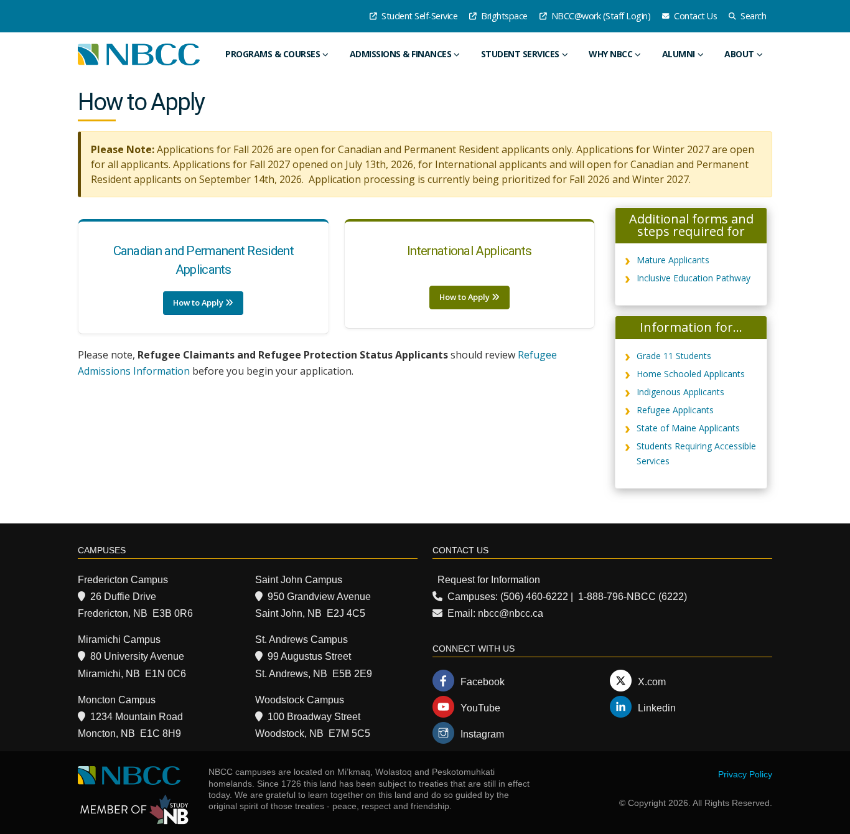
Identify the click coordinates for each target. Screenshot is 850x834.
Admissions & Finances (401, 54)
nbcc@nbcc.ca (510, 613)
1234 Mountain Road (136, 716)
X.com (652, 682)
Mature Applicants (673, 260)
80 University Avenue (137, 656)
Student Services (520, 54)
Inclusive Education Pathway (693, 278)
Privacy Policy (745, 774)
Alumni (678, 54)
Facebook (482, 682)
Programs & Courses (272, 54)
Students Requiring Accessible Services (696, 453)
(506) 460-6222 (534, 596)
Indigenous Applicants (680, 392)
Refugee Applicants (675, 410)
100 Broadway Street (314, 716)
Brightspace (503, 16)
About (739, 54)
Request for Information (488, 579)
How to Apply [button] (199, 302)
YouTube (480, 708)
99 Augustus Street (309, 656)
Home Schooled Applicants (691, 374)
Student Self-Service (419, 16)
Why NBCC (610, 54)
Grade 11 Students (674, 356)
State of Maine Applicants (688, 428)
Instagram (482, 734)
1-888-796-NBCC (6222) (632, 596)
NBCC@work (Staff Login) (599, 16)
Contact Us (694, 16)
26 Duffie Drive (123, 596)
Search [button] (753, 16)
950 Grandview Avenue (319, 596)
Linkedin (657, 708)
